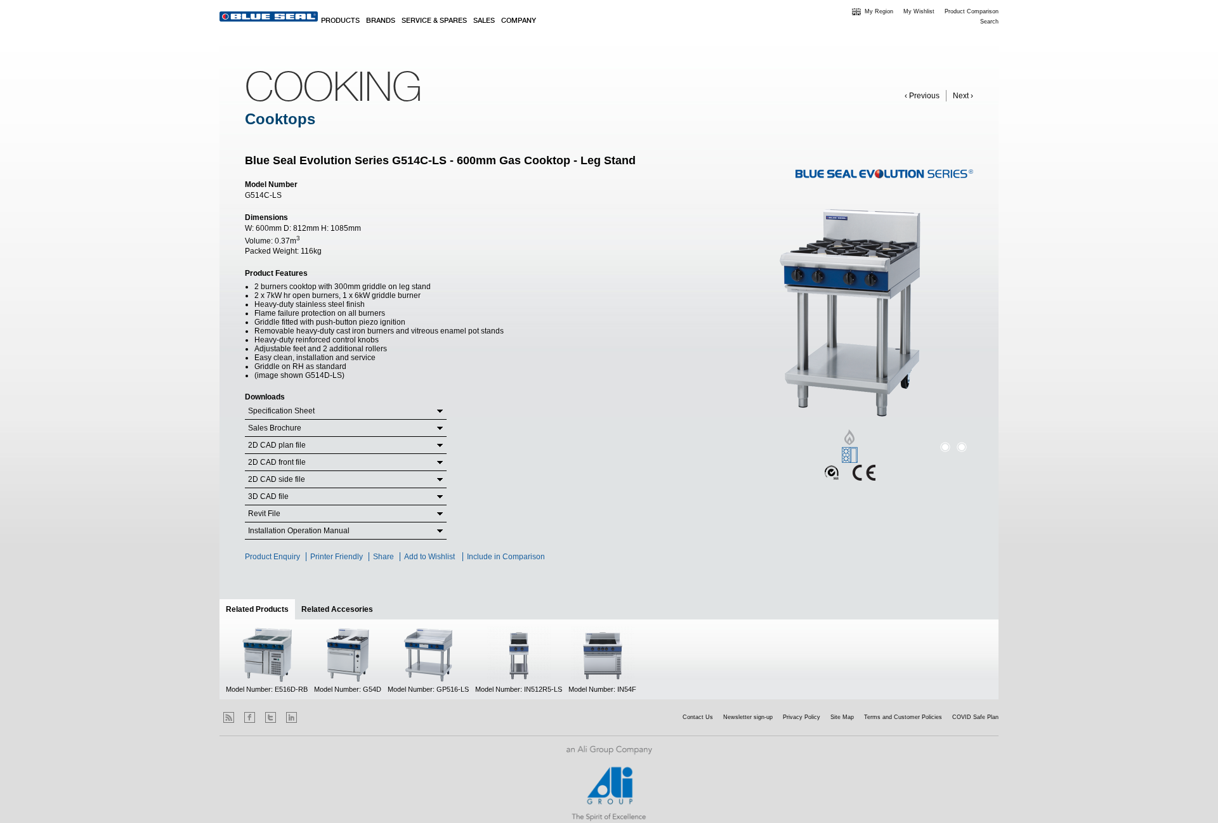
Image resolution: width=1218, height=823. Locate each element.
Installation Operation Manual (299, 530)
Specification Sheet (281, 410)
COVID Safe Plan (975, 717)
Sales (484, 21)
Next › (963, 95)
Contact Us (698, 717)
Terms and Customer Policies (903, 717)
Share (383, 556)
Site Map (842, 717)
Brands (380, 21)
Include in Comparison (507, 556)
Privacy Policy (801, 717)
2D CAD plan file (277, 445)
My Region (879, 11)
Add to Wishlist (429, 556)
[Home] (268, 16)
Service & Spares (434, 21)
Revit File (264, 513)
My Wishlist (918, 11)
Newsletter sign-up (748, 717)
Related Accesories (337, 609)
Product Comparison (972, 11)
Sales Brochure (274, 428)
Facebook (249, 717)
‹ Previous (922, 95)
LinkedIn (291, 717)
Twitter (270, 717)
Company (518, 21)
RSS (228, 717)
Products (340, 21)
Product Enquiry (272, 556)
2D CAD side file (276, 479)
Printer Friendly (336, 556)
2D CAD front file (277, 462)
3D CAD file (268, 496)
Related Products (260, 609)
